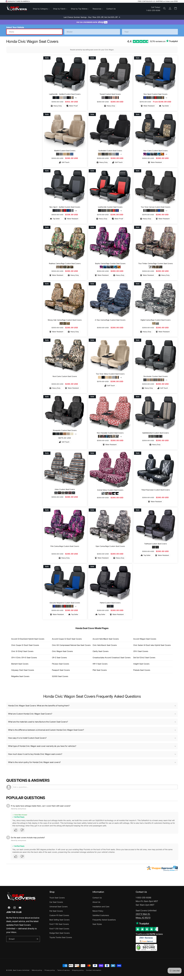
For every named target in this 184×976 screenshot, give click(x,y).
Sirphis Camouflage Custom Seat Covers (110, 263)
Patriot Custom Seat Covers (110, 603)
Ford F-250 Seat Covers (59, 929)
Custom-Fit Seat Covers (59, 915)
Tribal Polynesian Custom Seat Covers (155, 490)
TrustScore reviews (149, 934)
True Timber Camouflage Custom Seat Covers (155, 263)
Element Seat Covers (19, 664)
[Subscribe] (37, 939)
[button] (164, 8)
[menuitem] (41, 8)
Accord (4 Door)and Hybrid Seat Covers (27, 639)
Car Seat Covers (56, 902)
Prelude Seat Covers (141, 670)
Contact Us (97, 898)
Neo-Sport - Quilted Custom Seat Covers (64, 207)
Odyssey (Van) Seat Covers (22, 670)
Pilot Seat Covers (100, 670)
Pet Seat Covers (56, 911)
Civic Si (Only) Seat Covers (22, 651)
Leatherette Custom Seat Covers (110, 207)
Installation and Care (101, 906)
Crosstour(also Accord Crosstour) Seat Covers (111, 657)
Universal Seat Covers (58, 906)
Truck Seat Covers (57, 898)
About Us (96, 902)
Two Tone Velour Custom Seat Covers (110, 374)
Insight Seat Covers (141, 664)
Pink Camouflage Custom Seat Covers (64, 546)
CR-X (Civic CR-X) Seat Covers (24, 657)
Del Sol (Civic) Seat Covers (144, 657)
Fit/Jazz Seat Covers (60, 664)
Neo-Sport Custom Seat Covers (155, 94)
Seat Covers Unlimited (21, 970)
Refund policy (37, 970)
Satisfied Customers (101, 915)
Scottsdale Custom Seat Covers (110, 151)
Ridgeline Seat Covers (20, 676)
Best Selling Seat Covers (59, 920)
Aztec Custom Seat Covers (65, 489)
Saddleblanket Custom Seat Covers (155, 433)
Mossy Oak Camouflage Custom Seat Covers (65, 320)
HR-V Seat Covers (100, 664)
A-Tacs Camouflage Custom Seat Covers (110, 320)
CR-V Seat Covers (140, 651)
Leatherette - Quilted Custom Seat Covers (64, 94)
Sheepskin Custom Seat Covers (65, 430)
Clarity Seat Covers (100, 651)
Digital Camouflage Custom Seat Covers (155, 320)
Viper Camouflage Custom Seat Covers (110, 546)
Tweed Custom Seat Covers (110, 94)
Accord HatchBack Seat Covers (106, 639)
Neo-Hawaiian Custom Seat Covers (110, 433)
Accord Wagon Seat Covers (144, 639)
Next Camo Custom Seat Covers (65, 376)
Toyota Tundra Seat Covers (60, 937)
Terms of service (63, 970)
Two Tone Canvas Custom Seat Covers (155, 207)
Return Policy (98, 911)
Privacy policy (50, 970)
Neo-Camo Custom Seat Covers (155, 151)
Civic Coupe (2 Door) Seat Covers (25, 645)
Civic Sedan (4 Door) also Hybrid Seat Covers (152, 645)
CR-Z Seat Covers (59, 657)
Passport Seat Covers (61, 670)
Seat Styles (97, 924)
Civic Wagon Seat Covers (62, 651)
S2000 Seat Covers (60, 676)
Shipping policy (78, 970)
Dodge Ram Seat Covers (59, 933)
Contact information (93, 970)
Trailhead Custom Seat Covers (155, 544)
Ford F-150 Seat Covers (59, 924)
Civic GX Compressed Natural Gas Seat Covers (71, 645)
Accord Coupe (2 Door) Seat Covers (67, 639)
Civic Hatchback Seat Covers (105, 645)
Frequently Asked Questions (104, 920)
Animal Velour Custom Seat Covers (110, 490)
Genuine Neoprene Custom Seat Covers (65, 603)
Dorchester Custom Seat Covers (155, 376)
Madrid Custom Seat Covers (64, 151)
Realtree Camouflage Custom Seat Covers (64, 263)
